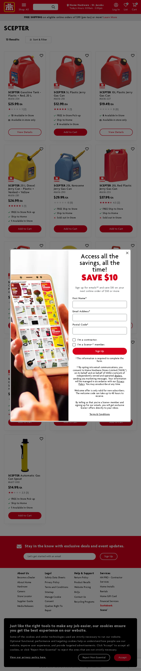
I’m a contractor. (87, 339)
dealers (118, 375)
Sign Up (99, 351)
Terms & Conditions (100, 414)
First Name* (80, 298)
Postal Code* (80, 324)
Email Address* (81, 311)
